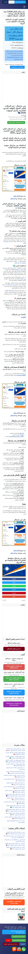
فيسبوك (14, 579)
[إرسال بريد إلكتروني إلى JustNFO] (19, 949)
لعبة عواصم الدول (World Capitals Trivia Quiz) (14, 692)
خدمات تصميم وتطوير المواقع (10, 944)
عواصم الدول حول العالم (12, 284)
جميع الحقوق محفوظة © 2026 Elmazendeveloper (17, 932)
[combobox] (11, 2)
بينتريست (14, 593)
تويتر (14, 582)
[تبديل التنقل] (24, 7)
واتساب (14, 586)
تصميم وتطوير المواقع (14, 648)
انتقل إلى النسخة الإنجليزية (18, 936)
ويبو (14, 596)
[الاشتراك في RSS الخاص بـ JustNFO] (14, 949)
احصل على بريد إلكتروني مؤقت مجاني (14, 902)
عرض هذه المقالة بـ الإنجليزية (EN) (16, 122)
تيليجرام (14, 589)
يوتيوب (8, 940)
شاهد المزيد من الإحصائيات (17, 67)
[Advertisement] (14, 89)
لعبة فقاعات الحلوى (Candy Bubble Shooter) (14, 667)
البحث (4, 2)
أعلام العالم (16, 196)
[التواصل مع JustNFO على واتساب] (23, 949)
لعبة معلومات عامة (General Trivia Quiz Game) (14, 704)
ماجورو (23, 317)
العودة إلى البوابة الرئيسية (18, 940)
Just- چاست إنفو (20, 2)
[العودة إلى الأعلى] (2, 951)
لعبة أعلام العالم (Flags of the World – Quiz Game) (14, 679)
